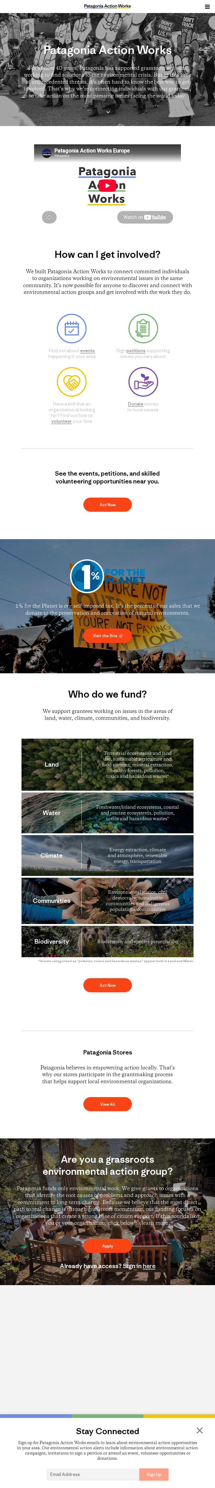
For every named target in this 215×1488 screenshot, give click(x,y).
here (149, 1266)
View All (107, 1104)
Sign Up (154, 1474)
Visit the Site (105, 635)
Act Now (108, 504)
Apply (107, 1246)
